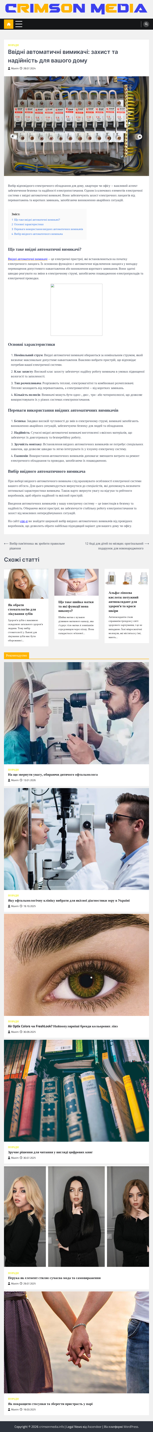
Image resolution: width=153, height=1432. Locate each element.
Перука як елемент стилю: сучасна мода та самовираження (54, 1278)
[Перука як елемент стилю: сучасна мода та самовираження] (76, 1217)
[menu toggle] (18, 23)
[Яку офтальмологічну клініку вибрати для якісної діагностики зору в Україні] (76, 839)
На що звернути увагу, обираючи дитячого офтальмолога (53, 774)
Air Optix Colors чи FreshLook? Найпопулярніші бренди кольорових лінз (63, 1026)
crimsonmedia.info (51, 1426)
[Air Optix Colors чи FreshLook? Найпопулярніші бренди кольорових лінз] (76, 965)
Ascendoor (94, 1426)
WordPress (131, 1426)
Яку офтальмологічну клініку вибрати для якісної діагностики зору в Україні (69, 900)
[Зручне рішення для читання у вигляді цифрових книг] (76, 1091)
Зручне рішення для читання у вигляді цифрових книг (50, 1152)
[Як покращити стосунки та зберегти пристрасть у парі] (76, 1342)
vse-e (24, 521)
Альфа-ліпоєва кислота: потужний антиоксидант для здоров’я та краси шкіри (123, 601)
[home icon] (8, 24)
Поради (13, 45)
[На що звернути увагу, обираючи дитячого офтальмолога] (76, 713)
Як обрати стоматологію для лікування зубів (22, 609)
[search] (146, 24)
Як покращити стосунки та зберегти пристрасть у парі (50, 1404)
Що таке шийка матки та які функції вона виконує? (76, 606)
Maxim (15, 68)
